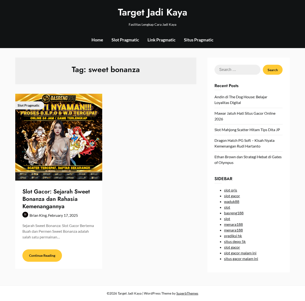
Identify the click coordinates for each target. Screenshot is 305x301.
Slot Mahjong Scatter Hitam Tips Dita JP (247, 129)
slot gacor (232, 195)
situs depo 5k (235, 241)
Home (97, 39)
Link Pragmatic (161, 39)
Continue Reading (42, 255)
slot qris (230, 190)
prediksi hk (233, 235)
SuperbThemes (187, 293)
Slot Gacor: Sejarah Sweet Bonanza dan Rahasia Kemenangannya (56, 198)
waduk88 (231, 201)
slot (227, 207)
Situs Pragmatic (199, 39)
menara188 (233, 224)
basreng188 (234, 213)
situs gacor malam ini (241, 258)
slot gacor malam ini (240, 253)
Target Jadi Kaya (152, 12)
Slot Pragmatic (125, 39)
